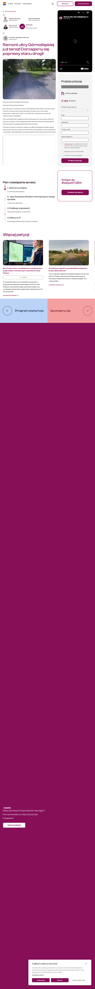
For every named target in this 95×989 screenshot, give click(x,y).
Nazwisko (65, 122)
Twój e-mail (65, 129)
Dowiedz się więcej (38, 975)
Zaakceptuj (41, 980)
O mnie (10, 3)
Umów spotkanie (83, 3)
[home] (4, 3)
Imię (63, 115)
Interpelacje (27, 3)
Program (17, 3)
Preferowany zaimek (68, 107)
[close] (86, 963)
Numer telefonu (66, 137)
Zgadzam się (68, 144)
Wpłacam (65, 3)
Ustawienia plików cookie (78, 980)
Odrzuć (59, 980)
